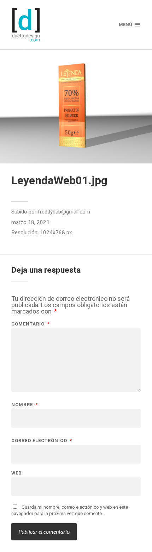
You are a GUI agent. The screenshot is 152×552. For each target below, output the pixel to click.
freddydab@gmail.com (64, 212)
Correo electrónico (41, 440)
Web (16, 473)
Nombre (24, 404)
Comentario (30, 324)
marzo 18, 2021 (30, 222)
